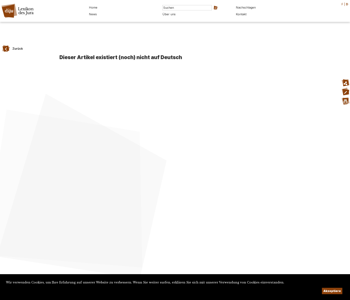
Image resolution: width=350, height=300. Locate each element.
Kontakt (241, 14)
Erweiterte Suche (213, 13)
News (93, 14)
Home (93, 7)
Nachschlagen (246, 7)
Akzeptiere (332, 291)
